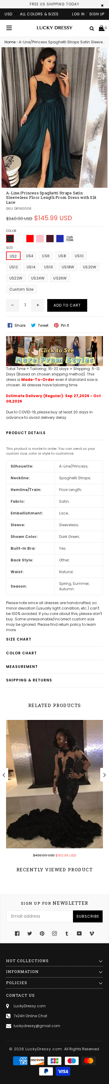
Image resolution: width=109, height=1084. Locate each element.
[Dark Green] (10, 238)
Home (10, 42)
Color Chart (21, 653)
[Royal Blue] (60, 238)
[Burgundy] (50, 238)
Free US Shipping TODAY (54, 4)
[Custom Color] (70, 238)
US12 (13, 267)
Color (11, 231)
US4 (30, 255)
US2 (13, 256)
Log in (78, 14)
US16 (48, 267)
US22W (15, 278)
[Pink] (40, 238)
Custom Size (21, 289)
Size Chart (18, 639)
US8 (62, 255)
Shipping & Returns (29, 680)
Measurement (22, 666)
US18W (68, 267)
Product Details (26, 432)
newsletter (54, 903)
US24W (38, 278)
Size (9, 248)
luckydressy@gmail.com (37, 1025)
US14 (31, 267)
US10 (79, 255)
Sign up (96, 14)
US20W (89, 267)
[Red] (30, 238)
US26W (60, 278)
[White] (20, 238)
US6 (46, 255)
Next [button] (104, 774)
